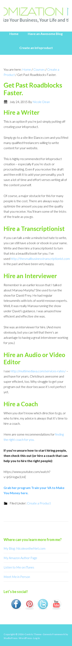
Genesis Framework (54, 634)
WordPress (25, 638)
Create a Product (39, 503)
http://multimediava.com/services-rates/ (38, 371)
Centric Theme (33, 634)
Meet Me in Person (17, 577)
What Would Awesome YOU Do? (36, 14)
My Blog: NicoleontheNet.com (24, 548)
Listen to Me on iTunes (19, 567)
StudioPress (10, 638)
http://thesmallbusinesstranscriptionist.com (40, 258)
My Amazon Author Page (20, 558)
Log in (36, 638)
